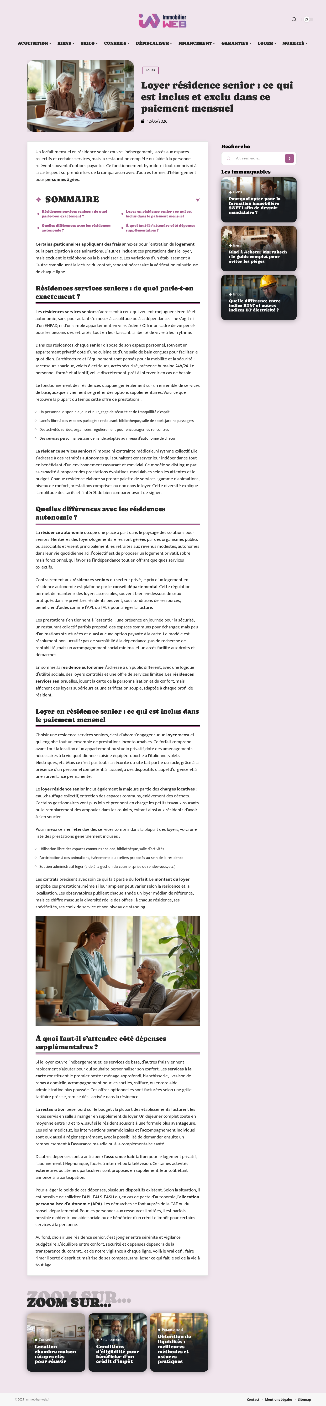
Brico (237, 294)
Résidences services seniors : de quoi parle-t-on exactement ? (74, 213)
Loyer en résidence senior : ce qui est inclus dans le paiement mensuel (159, 213)
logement (185, 244)
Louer (150, 70)
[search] (294, 19)
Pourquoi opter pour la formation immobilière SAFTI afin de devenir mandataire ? (254, 205)
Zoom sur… (69, 1302)
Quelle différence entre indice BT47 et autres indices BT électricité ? (255, 305)
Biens (237, 192)
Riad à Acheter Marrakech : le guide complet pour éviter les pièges (258, 256)
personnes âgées (62, 179)
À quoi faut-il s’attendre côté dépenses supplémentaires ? (160, 227)
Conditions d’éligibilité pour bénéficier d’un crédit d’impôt (117, 1354)
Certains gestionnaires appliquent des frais (78, 244)
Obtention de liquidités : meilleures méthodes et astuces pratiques (174, 1349)
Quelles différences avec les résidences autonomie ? (76, 227)
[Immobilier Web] (163, 19)
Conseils (46, 1340)
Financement (111, 1340)
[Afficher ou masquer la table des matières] (149, 200)
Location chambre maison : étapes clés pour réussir (55, 1354)
